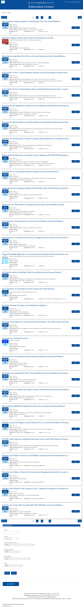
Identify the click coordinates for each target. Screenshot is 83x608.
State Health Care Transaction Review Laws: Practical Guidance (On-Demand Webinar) (32, 221)
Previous (4, 17)
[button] (65, 2)
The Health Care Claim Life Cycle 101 (15, 338)
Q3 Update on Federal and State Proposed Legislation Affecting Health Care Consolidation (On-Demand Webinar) (36, 139)
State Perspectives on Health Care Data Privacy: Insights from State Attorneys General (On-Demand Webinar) (36, 238)
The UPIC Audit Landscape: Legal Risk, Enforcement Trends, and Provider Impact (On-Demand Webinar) (36, 439)
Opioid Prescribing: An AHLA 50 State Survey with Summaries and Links (27, 38)
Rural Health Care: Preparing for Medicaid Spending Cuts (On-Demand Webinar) (30, 172)
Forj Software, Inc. (20, 604)
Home (3, 12)
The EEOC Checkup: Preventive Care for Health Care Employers (24, 305)
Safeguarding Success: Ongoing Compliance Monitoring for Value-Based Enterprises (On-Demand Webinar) (36, 188)
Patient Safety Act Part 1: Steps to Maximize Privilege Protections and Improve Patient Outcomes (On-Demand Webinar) (36, 73)
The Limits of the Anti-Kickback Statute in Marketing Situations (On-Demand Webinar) (32, 357)
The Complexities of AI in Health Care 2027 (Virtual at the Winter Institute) (28, 289)
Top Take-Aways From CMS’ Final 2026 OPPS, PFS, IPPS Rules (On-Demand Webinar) (32, 505)
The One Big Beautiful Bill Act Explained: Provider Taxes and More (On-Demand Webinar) (33, 406)
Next (80, 17)
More (10, 33)
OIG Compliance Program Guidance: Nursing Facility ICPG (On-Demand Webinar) (31, 21)
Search (5, 530)
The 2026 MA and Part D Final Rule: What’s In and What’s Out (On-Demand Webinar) (31, 272)
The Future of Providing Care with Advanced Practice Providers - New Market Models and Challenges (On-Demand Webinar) (36, 322)
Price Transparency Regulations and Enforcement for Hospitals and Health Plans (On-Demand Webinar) (36, 106)
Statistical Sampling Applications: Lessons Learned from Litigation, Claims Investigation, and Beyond (36, 254)
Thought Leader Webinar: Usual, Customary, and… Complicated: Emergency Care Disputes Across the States (36, 489)
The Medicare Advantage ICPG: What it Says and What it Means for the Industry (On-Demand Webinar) (36, 373)
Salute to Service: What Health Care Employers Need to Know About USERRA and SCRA (33, 205)
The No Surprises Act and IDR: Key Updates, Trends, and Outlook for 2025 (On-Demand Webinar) (36, 390)
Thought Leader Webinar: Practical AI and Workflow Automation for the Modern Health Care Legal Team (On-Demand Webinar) (36, 456)
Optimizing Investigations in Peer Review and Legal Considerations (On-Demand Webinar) (34, 56)
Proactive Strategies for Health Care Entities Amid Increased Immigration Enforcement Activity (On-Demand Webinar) (36, 122)
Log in (79, 2)
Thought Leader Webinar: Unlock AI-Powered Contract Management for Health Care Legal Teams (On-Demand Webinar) (36, 472)
